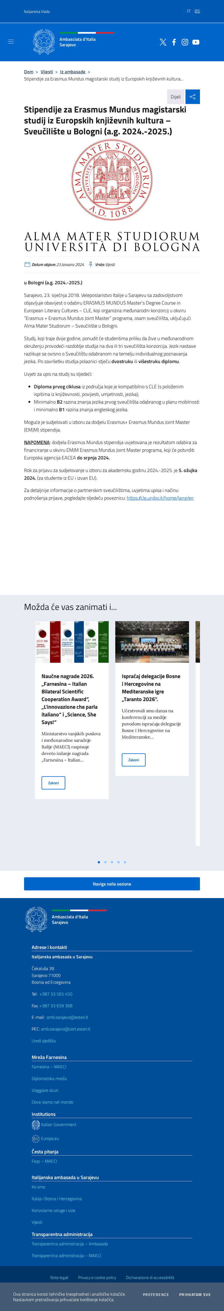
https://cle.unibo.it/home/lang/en (160, 498)
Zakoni (56, 783)
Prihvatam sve (195, 1294)
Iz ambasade (73, 71)
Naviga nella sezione (112, 884)
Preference (156, 1294)
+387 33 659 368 (56, 1005)
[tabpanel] (72, 739)
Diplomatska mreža (49, 1078)
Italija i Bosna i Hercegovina (57, 1198)
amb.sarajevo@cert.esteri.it (65, 1029)
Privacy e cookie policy (97, 1277)
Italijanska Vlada (37, 11)
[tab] (99, 862)
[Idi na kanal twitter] (161, 41)
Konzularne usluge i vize (53, 1210)
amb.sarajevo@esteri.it (67, 1017)
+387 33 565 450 (56, 994)
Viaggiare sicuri (45, 1090)
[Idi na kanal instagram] (183, 41)
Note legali (59, 1277)
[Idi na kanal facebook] (172, 41)
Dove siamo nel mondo (52, 1102)
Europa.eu (49, 1138)
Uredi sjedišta (44, 1040)
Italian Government (58, 1124)
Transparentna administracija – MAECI (66, 1255)
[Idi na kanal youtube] (194, 41)
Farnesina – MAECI (49, 1066)
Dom (28, 71)
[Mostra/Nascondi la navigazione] (11, 41)
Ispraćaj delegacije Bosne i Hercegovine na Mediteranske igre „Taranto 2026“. (151, 687)
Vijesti (47, 71)
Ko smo (38, 1186)
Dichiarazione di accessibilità (150, 1277)
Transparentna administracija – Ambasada (70, 1243)
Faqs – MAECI (44, 1161)
